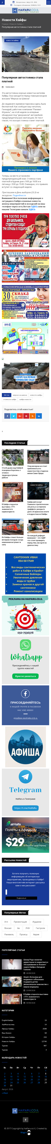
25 (18, 1082)
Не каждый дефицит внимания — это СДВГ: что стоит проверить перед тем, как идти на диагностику (37, 540)
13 (32, 1076)
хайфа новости (25, 399)
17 (11, 1079)
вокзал (7, 928)
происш (23, 934)
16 (5, 1079)
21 (39, 1079)
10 (11, 1076)
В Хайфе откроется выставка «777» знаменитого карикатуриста (36, 996)
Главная (5, 24)
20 (32, 1079)
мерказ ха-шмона (20, 395)
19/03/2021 (9, 87)
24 (11, 1082)
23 (5, 1082)
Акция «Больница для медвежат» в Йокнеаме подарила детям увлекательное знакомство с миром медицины (36, 982)
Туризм (24, 1046)
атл (6, 921)
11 (18, 1076)
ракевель (9, 934)
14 (39, 1076)
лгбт (28, 928)
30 (5, 1085)
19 (25, 1079)
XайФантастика (24, 1024)
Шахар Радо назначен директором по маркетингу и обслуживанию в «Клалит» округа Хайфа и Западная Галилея (36, 964)
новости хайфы (36, 395)
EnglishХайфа (24, 1020)
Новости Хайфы (16, 24)
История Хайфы (24, 1037)
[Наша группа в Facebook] (25, 1119)
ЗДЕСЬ (34, 206)
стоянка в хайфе (9, 399)
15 (46, 1076)
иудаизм (37, 921)
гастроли (40, 928)
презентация (20, 921)
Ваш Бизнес (24, 1033)
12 (25, 1076)
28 (39, 1082)
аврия (36, 934)
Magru (24, 1132)
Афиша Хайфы (24, 1029)
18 (18, 1079)
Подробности (19, 195)
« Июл (5, 1093)
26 (25, 1082)
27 (32, 1082)
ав (18, 928)
